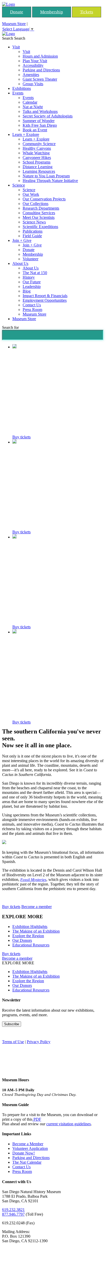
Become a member (36, 906)
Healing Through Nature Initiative (50, 180)
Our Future (32, 282)
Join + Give (21, 240)
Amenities (31, 74)
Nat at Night (33, 107)
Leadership (32, 286)
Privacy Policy (38, 1042)
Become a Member (27, 1144)
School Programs (36, 162)
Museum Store (14, 23)
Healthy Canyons (37, 148)
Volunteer (30, 259)
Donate (16, 11)
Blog (27, 291)
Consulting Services (39, 213)
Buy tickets (21, 437)
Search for (10, 327)
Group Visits (33, 84)
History (29, 277)
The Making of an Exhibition (36, 931)
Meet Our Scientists (39, 217)
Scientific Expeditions (40, 226)
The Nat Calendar (26, 1162)
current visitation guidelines (68, 1124)
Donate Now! (23, 1153)
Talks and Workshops (40, 111)
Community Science (39, 144)
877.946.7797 (13, 1214)
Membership (51, 11)
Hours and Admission (40, 56)
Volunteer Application (30, 1148)
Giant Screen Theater (40, 79)
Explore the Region (28, 936)
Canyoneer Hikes (37, 157)
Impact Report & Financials (45, 296)
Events (17, 93)
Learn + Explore (25, 134)
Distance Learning (37, 167)
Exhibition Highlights (29, 926)
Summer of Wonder (39, 120)
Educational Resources (30, 945)
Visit (16, 47)
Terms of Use (13, 1042)
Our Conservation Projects (44, 199)
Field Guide (32, 236)
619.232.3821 (13, 1209)
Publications (32, 231)
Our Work (31, 194)
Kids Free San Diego (40, 125)
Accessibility (33, 65)
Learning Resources (39, 171)
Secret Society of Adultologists (48, 116)
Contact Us (32, 305)
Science (18, 185)
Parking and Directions (41, 70)
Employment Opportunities (45, 300)
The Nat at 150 (35, 273)
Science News (34, 222)
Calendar (30, 102)
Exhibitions (21, 88)
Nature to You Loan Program (46, 176)
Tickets (86, 11)
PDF (36, 1119)
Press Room (32, 309)
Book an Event (35, 130)
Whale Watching (36, 153)
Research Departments (41, 208)
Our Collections (35, 203)
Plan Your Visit (35, 61)
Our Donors (22, 940)
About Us (20, 263)
